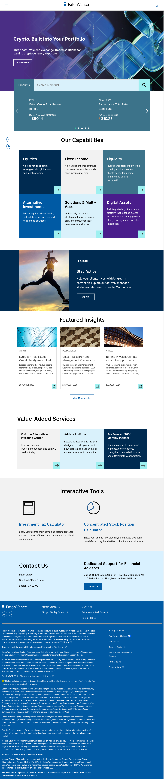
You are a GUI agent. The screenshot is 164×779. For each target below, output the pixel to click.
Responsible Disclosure (52, 647)
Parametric (87, 618)
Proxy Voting (115, 667)
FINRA (27, 762)
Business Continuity (117, 647)
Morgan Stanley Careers (54, 612)
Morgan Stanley (49, 606)
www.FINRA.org (61, 642)
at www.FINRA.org (59, 639)
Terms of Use (114, 641)
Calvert (85, 606)
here (49, 676)
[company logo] (76, 5)
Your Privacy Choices (118, 636)
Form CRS (113, 661)
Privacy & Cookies (116, 630)
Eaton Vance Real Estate (94, 612)
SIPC (37, 762)
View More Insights (82, 398)
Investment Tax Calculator (42, 524)
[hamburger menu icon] (6, 5)
